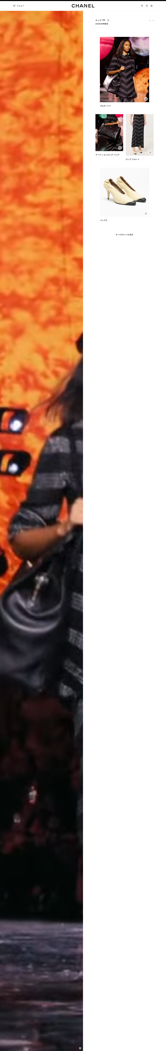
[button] (149, 21)
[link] (151, 5)
